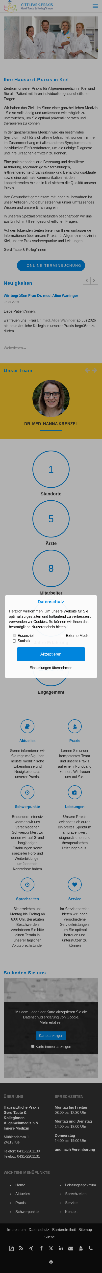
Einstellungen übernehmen (50, 668)
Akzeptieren (50, 654)
